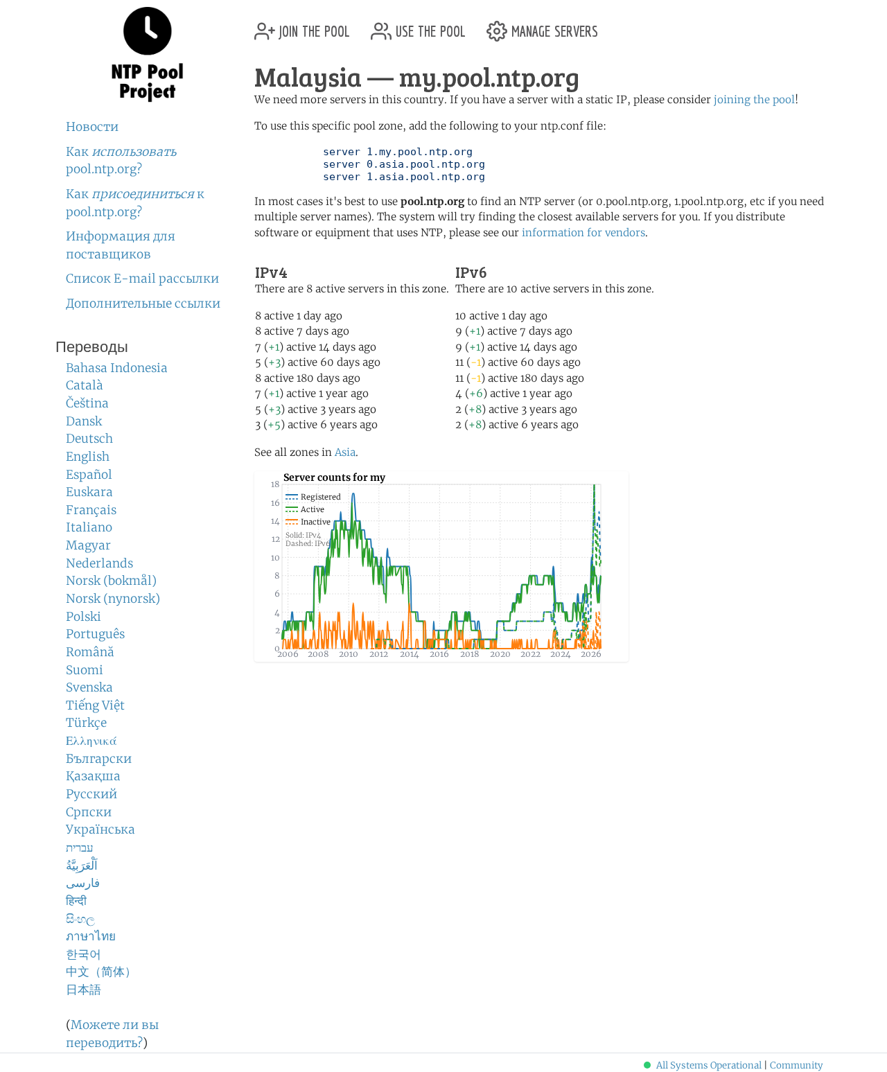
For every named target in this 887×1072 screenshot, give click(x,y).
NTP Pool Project (147, 55)
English (87, 456)
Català (84, 385)
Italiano (89, 527)
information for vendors (583, 232)
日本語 (83, 989)
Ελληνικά (91, 740)
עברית (80, 847)
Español (89, 474)
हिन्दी (76, 900)
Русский (91, 794)
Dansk (84, 421)
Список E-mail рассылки (142, 278)
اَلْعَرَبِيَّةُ (82, 865)
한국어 (83, 954)
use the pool (429, 26)
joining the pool (754, 99)
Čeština (87, 403)
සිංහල (80, 918)
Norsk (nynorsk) (113, 598)
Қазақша (93, 776)
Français (91, 510)
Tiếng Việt (95, 705)
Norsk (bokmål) (111, 580)
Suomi (84, 670)
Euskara (89, 492)
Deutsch (89, 438)
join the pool (312, 26)
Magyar (88, 545)
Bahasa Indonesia (117, 368)
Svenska (89, 687)
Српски (89, 812)
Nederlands (99, 563)
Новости (92, 126)
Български (99, 758)
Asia (345, 452)
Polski (83, 616)
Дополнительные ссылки (143, 303)
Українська (100, 829)
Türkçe (86, 722)
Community (796, 1065)
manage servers (552, 26)
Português (95, 634)
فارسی (83, 882)
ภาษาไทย (91, 936)
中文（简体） (101, 971)
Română (90, 652)
